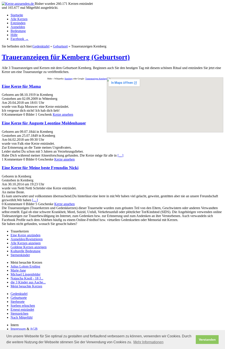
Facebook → (20, 39)
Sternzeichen (19, 313)
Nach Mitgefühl (22, 317)
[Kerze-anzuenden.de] (18, 3)
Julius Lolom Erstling (25, 266)
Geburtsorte (19, 298)
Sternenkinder (20, 255)
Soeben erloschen (23, 305)
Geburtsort (60, 46)
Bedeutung (18, 31)
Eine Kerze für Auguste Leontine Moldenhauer (44, 123)
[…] (120, 155)
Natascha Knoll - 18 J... (27, 278)
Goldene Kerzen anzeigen (29, 247)
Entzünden (18, 23)
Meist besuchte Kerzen (26, 286)
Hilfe (14, 35)
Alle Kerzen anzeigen (26, 243)
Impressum (18, 329)
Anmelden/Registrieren (27, 239)
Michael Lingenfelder (25, 274)
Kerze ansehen (63, 114)
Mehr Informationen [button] (148, 342)
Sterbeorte (18, 301)
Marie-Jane (18, 270)
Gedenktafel (41, 46)
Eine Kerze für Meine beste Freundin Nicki (40, 167)
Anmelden (18, 27)
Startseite (17, 15)
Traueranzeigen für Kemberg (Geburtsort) (66, 57)
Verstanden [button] (207, 339)
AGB (34, 329)
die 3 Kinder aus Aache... (28, 282)
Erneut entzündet (22, 309)
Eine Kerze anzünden (25, 235)
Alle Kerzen (19, 19)
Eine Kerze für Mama (21, 86)
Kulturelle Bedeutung (25, 251)
